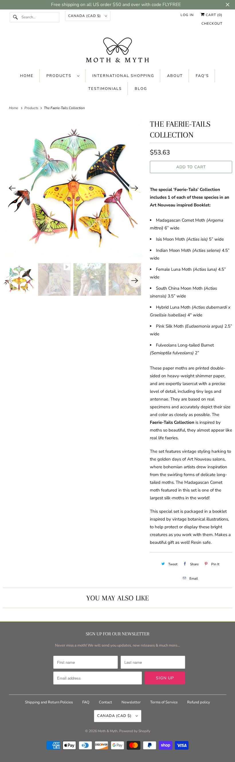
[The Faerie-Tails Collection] (73, 188)
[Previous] (12, 188)
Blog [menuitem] (141, 88)
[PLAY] (73, 188)
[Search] (15, 17)
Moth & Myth (107, 731)
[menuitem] (63, 75)
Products (60, 75)
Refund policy (198, 702)
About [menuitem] (175, 75)
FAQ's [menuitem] (202, 75)
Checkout (211, 23)
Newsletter (131, 702)
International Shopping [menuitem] (123, 75)
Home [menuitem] (27, 75)
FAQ (85, 702)
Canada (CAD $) (85, 15)
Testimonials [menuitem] (105, 88)
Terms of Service (164, 702)
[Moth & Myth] (117, 50)
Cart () (213, 15)
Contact (105, 702)
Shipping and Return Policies (49, 702)
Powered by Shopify (134, 731)
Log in (187, 15)
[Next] (135, 188)
